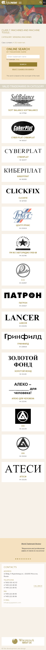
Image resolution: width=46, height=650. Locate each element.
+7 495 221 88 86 (10, 596)
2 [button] (17, 558)
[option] (23, 12)
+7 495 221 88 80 (10, 585)
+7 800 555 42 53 (10, 583)
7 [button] (26, 558)
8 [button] (28, 558)
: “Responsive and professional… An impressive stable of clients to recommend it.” (21, 547)
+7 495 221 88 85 (10, 594)
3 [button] (24, 19)
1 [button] (15, 558)
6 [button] (24, 558)
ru (44, 2)
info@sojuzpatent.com (12, 603)
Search (23, 64)
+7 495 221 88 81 (10, 588)
